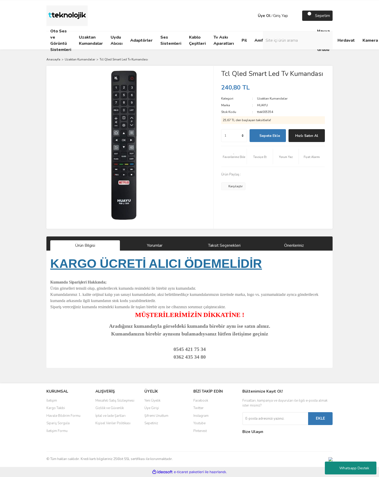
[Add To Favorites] (234, 156)
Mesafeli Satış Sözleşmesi (114, 400)
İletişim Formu (57, 431)
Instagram (201, 415)
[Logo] (67, 15)
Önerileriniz (294, 245)
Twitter (198, 408)
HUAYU (262, 105)
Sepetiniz (151, 423)
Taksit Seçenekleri (224, 245)
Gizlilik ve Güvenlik (109, 408)
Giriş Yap (280, 15)
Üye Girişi (151, 408)
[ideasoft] (162, 472)
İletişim (51, 400)
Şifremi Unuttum (156, 415)
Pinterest (200, 431)
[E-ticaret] (189, 472)
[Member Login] (253, 16)
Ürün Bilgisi (85, 245)
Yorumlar (154, 245)
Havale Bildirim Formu (63, 415)
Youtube (199, 423)
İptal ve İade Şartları (110, 415)
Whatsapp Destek (354, 468)
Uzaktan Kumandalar (272, 98)
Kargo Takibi (55, 408)
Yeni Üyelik (152, 400)
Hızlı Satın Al (306, 135)
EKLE (320, 418)
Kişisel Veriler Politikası (112, 423)
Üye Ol (264, 15)
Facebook (200, 400)
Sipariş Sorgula (58, 423)
